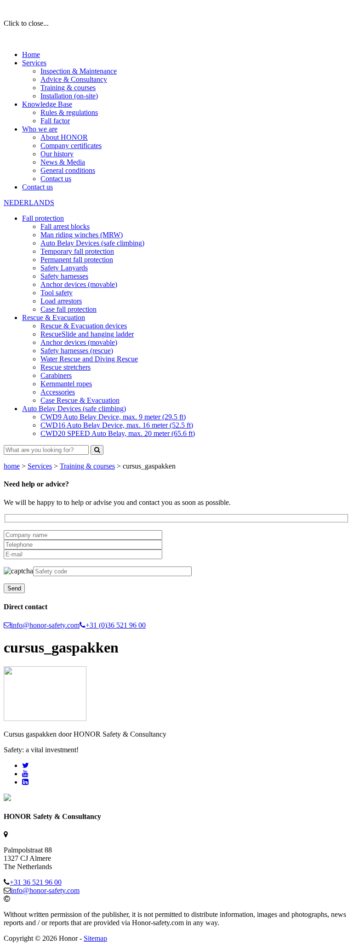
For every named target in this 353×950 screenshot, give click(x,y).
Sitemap (95, 938)
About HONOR (64, 137)
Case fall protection (68, 309)
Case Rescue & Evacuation (80, 400)
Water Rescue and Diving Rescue (89, 359)
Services (34, 63)
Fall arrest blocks (65, 226)
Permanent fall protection (76, 259)
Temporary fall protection (77, 251)
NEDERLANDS (29, 202)
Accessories (57, 392)
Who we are (39, 129)
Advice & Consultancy (73, 79)
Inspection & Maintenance (78, 71)
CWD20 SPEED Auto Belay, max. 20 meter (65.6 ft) (117, 433)
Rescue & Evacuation (53, 317)
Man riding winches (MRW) (81, 235)
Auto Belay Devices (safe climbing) (92, 243)
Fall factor (55, 121)
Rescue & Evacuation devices (83, 326)
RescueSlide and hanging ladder (87, 334)
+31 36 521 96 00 (36, 882)
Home (31, 54)
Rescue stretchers (65, 367)
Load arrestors (61, 301)
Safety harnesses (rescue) (76, 351)
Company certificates (71, 145)
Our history (57, 154)
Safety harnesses (64, 276)
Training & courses (68, 88)
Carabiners (56, 375)
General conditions (67, 170)
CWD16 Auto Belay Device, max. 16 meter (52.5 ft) (116, 425)
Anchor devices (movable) (78, 284)
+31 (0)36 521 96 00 (115, 625)
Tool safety (56, 293)
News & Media (62, 162)
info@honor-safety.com (45, 625)
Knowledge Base (47, 104)
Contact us (55, 179)
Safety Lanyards (64, 268)
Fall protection (43, 218)
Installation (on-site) (69, 96)
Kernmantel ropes (66, 384)
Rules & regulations (69, 112)
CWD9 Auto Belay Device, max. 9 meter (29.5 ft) (113, 417)
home (12, 466)
